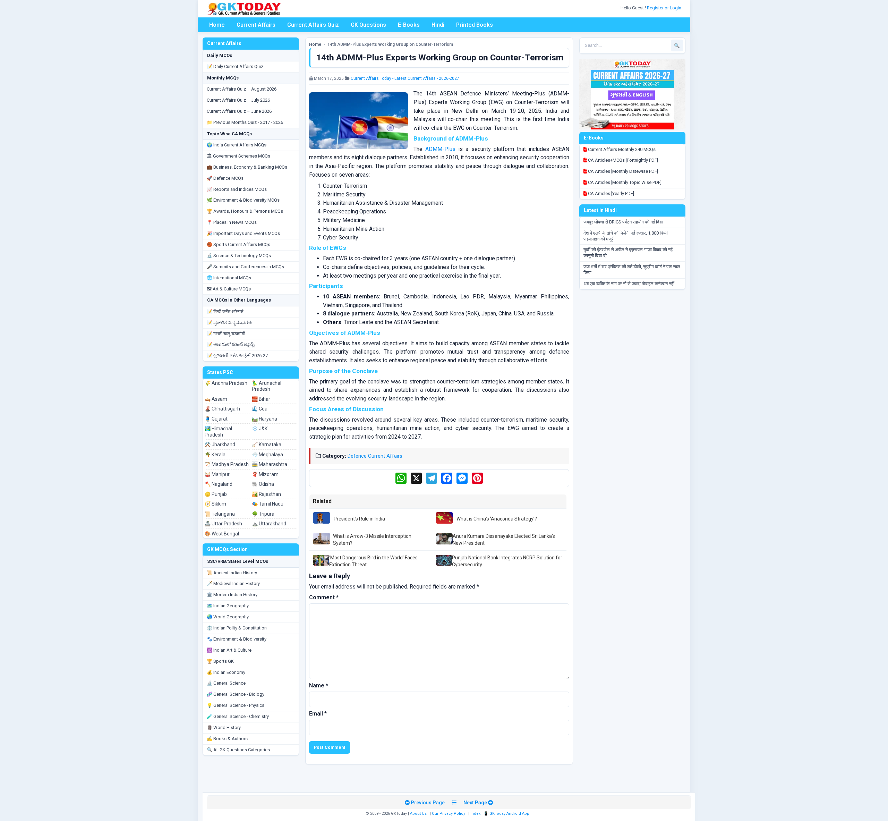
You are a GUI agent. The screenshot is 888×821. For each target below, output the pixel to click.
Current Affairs (256, 25)
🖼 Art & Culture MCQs (229, 288)
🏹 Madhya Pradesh (227, 464)
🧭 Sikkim (215, 504)
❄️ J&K (259, 428)
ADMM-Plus (440, 149)
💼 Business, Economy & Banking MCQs (247, 167)
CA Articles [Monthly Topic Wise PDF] (624, 182)
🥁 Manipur (217, 474)
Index (475, 813)
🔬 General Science (226, 683)
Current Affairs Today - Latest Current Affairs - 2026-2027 (405, 78)
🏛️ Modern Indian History (232, 594)
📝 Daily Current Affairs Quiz (235, 66)
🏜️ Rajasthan (266, 494)
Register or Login (664, 7)
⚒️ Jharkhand (220, 444)
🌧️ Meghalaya (267, 454)
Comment (324, 597)
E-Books (409, 25)
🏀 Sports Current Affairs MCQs (238, 244)
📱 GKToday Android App (507, 813)
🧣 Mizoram (265, 474)
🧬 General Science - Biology (235, 694)
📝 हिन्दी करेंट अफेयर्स (225, 311)
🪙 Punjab (216, 494)
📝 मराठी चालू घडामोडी (226, 333)
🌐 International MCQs (229, 277)
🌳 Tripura (263, 514)
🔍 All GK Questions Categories (238, 749)
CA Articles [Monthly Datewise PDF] (622, 171)
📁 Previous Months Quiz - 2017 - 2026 (245, 122)
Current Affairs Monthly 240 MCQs (621, 149)
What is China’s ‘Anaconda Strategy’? (496, 519)
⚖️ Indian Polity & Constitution (237, 627)
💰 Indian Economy (226, 672)
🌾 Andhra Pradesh (226, 383)
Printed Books (474, 25)
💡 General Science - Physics (235, 705)
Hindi (438, 25)
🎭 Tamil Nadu (267, 504)
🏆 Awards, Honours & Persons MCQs (245, 211)
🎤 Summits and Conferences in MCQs (245, 266)
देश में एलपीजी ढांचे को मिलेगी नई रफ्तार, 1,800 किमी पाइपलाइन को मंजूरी (625, 236)
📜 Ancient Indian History (232, 572)
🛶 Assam (216, 399)
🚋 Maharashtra (269, 464)
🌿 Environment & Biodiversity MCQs (243, 200)
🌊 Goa (259, 409)
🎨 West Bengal (222, 533)
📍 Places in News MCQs (232, 222)
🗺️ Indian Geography (228, 605)
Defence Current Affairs (375, 456)
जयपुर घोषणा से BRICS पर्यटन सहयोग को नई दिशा (623, 222)
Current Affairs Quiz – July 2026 (238, 100)
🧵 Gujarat (216, 419)
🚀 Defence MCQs (225, 178)
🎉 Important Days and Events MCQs (243, 233)
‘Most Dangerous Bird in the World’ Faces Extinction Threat (373, 561)
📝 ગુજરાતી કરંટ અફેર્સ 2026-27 (237, 355)
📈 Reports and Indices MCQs (237, 189)
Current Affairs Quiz (313, 25)
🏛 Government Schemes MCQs (238, 156)
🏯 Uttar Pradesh (223, 523)
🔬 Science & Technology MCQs (239, 255)
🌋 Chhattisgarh (222, 409)
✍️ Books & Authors (227, 738)
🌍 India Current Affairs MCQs (236, 144)
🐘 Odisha (263, 484)
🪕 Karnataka (266, 444)
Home (217, 25)
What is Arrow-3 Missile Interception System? (372, 539)
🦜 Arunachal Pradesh (266, 386)
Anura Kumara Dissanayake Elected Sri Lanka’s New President (504, 539)
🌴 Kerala (215, 454)
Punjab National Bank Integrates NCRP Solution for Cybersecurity (507, 561)
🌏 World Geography (228, 616)
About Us (418, 813)
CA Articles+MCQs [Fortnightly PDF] (622, 160)
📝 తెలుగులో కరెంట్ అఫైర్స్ (231, 344)
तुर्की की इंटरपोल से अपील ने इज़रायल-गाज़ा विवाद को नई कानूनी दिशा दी (628, 252)
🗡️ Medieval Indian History (233, 583)
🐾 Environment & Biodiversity (236, 639)
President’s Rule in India (359, 519)
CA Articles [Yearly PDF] (610, 193)
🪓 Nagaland (218, 484)
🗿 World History (224, 727)
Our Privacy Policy (448, 813)
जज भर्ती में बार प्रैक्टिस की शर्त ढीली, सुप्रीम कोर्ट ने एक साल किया (631, 269)
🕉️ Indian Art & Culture (229, 650)
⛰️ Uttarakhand (269, 523)
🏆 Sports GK (220, 661)
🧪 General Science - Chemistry (238, 716)
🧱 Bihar (261, 399)
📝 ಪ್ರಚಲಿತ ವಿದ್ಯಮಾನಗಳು (230, 322)
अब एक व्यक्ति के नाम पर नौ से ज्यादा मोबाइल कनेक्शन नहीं (628, 283)
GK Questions (368, 25)
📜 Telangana (220, 514)
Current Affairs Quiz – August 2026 (241, 89)
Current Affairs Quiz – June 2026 (239, 111)
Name (318, 685)
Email (318, 713)
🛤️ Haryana (264, 419)
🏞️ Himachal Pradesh (218, 432)
